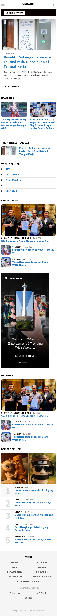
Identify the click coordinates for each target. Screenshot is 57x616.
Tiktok (43, 593)
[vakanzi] (28, 4)
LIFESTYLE (19, 500)
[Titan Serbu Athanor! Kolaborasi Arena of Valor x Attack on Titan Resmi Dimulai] (44, 109)
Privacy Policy (14, 572)
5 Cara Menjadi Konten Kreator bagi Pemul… (34, 516)
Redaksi (42, 567)
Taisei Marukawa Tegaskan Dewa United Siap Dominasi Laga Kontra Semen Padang (14, 124)
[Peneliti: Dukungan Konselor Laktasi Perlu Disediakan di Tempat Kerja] (28, 34)
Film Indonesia (13, 180)
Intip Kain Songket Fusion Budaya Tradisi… (33, 504)
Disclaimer (42, 572)
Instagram (16, 593)
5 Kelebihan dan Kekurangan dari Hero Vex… (33, 541)
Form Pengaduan (42, 576)
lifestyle (11, 185)
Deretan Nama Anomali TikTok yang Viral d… (34, 492)
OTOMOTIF (5, 238)
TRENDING (26, 238)
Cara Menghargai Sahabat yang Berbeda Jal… (32, 529)
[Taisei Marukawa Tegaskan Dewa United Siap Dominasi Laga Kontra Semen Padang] (15, 109)
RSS (30, 598)
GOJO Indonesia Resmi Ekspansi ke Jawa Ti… (25, 241)
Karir (14, 567)
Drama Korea (12, 174)
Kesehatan (11, 191)
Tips (8, 169)
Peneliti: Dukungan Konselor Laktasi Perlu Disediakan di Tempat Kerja (27, 62)
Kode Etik (42, 562)
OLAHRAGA (16, 259)
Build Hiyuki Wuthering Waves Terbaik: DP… (33, 251)
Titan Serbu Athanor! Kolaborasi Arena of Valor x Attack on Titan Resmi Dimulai (43, 124)
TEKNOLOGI (16, 238)
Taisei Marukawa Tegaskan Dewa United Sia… (30, 263)
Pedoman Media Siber (28, 581)
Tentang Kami (14, 576)
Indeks (14, 562)
